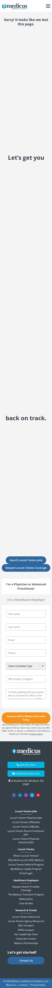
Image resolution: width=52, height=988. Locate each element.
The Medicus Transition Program (26, 894)
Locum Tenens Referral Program (26, 864)
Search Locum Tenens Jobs (26, 560)
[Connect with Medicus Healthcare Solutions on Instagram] (26, 795)
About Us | (12, 985)
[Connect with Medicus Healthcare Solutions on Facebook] (14, 795)
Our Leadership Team (26, 934)
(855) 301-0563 (27, 764)
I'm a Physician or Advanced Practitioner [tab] (26, 586)
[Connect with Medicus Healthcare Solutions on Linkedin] (20, 795)
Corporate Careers (26, 938)
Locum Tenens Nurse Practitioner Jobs (26, 832)
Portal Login (26, 873)
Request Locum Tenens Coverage (26, 568)
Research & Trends (26, 910)
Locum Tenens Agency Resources (26, 921)
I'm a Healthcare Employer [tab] (26, 600)
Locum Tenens (26, 849)
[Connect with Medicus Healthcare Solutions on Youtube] (38, 795)
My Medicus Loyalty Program (26, 869)
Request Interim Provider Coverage (26, 888)
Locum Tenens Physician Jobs (26, 817)
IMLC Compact (26, 925)
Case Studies (26, 903)
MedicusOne (26, 899)
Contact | (24, 985)
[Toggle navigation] (48, 6)
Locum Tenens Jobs (26, 811)
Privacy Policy (37, 985)
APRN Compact (26, 930)
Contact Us (26, 960)
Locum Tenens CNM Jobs (26, 826)
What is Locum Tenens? (26, 855)
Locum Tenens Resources (26, 916)
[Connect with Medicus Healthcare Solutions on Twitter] (32, 795)
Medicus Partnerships (26, 943)
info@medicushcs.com (27, 773)
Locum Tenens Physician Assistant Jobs (26, 840)
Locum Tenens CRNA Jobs (26, 822)
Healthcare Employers (26, 880)
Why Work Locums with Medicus (26, 860)
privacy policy (36, 734)
